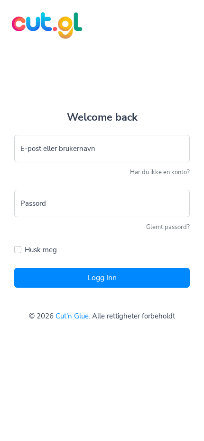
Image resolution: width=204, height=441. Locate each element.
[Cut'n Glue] (41, 19)
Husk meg (41, 250)
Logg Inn (102, 278)
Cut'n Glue (72, 316)
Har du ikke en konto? (160, 172)
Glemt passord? (168, 227)
